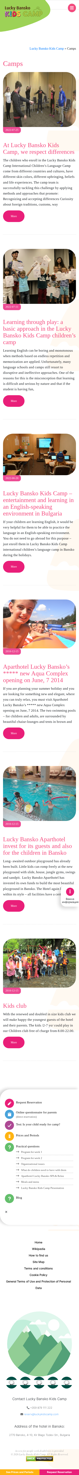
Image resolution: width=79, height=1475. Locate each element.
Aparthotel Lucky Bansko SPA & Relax (42, 1175)
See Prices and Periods (19, 1472)
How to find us (38, 1255)
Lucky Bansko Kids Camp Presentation (42, 1187)
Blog (19, 1197)
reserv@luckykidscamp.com (41, 1414)
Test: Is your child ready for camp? (38, 1124)
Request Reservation (29, 1102)
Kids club (15, 1005)
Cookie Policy (38, 1275)
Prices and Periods (27, 1135)
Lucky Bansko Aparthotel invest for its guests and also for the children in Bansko (37, 846)
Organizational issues (33, 1163)
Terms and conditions (38, 1268)
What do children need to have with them (43, 1170)
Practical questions (28, 1146)
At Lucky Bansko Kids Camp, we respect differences (39, 148)
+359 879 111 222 (41, 1407)
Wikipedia (38, 1249)
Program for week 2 (31, 1158)
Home (38, 1242)
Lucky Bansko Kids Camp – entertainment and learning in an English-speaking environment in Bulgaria (38, 503)
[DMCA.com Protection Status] (39, 1457)
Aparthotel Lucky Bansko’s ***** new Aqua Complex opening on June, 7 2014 (36, 673)
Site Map (39, 1262)
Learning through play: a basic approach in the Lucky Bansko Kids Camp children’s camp (39, 331)
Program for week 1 (31, 1151)
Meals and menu (30, 1181)
